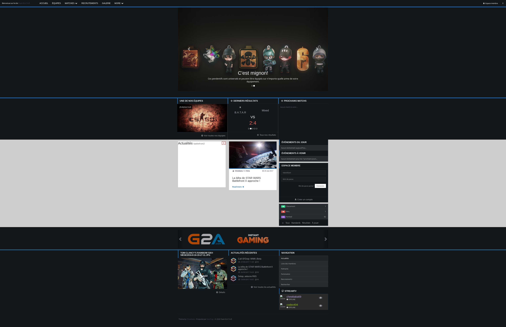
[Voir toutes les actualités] (224, 143)
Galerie (106, 3)
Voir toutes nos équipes (214, 135)
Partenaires (285, 274)
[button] (189, 49)
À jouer (315, 222)
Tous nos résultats (267, 135)
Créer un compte (305, 199)
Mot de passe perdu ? (306, 186)
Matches (70, 3)
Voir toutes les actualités (264, 287)
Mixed (265, 110)
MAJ (305, 211)
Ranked (305, 216)
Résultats (306, 222)
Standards (295, 222)
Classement (305, 206)
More (118, 3)
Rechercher (285, 284)
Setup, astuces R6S (247, 276)
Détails (221, 292)
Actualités (285, 258)
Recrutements (89, 3)
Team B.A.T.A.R (24, 3)
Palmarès (284, 269)
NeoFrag (210, 319)
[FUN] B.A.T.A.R (185, 107)
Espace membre (491, 3)
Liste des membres (288, 263)
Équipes (56, 3)
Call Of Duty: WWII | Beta (249, 259)
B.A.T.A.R (240, 112)
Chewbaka (239, 171)
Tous (288, 222)
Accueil (44, 3)
